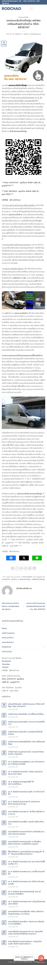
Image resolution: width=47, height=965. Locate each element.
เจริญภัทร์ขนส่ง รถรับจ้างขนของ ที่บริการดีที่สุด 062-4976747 (26, 705)
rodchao (11, 9)
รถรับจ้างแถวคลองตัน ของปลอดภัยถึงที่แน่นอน (25, 733)
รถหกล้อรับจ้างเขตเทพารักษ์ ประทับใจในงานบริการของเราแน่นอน (26, 833)
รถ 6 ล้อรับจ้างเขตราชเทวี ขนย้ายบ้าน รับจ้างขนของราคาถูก (24, 803)
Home (4, 628)
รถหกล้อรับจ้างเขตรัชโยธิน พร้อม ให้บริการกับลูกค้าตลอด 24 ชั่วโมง (26, 912)
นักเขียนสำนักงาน (35, 34)
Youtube (6, 664)
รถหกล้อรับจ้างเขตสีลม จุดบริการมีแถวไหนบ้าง (26, 823)
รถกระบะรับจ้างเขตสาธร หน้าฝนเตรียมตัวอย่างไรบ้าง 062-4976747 (35, 606)
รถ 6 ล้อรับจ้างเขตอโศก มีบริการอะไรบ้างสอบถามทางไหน (25, 773)
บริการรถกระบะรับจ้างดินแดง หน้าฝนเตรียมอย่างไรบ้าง (10, 606)
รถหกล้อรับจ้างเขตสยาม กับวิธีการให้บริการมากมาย (26, 813)
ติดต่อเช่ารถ (6, 646)
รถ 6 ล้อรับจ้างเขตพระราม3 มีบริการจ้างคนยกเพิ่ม (26, 882)
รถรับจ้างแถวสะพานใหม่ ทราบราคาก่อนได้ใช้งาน (26, 723)
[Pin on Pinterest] (30, 568)
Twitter (5, 667)
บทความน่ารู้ (6, 651)
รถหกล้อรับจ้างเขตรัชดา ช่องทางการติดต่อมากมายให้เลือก (26, 923)
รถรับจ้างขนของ (8, 633)
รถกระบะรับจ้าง (23, 17)
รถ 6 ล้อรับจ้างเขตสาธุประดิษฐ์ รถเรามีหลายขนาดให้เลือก (24, 893)
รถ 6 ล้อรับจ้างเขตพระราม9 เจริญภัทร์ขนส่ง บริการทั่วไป (26, 902)
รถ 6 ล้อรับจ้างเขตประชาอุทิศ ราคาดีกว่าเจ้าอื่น (26, 793)
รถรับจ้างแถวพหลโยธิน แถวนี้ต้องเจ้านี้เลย (26, 714)
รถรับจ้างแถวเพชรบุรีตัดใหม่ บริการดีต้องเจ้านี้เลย (26, 743)
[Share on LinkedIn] (34, 568)
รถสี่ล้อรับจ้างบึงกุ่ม (38, 579)
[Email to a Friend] (26, 568)
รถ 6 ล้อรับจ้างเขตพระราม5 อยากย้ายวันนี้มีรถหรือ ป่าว (26, 863)
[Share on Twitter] (21, 568)
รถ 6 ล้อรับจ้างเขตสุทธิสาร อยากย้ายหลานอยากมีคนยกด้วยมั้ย (26, 763)
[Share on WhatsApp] (13, 568)
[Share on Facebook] (17, 568)
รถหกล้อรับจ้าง (8, 642)
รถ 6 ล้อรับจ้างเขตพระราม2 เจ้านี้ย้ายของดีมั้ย (26, 873)
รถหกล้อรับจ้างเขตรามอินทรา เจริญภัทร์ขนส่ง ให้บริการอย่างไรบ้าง (24, 942)
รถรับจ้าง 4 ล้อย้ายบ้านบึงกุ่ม (21, 579)
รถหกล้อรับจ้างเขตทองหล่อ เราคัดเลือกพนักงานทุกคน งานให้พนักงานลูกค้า (24, 843)
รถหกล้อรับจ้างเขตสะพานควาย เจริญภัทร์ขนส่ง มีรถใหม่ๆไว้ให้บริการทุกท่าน (25, 932)
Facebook (6, 661)
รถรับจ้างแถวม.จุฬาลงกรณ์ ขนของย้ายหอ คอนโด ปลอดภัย (26, 753)
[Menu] (32, 9)
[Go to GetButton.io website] (41, 962)
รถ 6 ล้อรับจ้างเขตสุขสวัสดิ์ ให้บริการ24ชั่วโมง (21, 783)
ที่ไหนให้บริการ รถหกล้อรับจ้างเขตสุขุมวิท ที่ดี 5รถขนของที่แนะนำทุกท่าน (26, 853)
